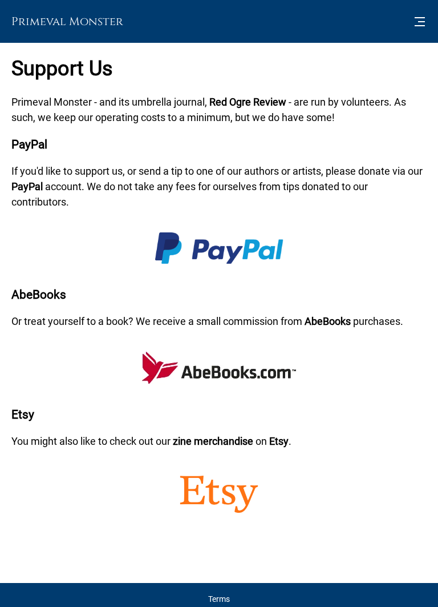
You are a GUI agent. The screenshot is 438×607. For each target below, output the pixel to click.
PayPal (27, 186)
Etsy (279, 441)
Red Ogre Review (247, 102)
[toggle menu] (420, 22)
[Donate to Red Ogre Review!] (219, 263)
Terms (219, 599)
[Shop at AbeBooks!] (219, 381)
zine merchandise (213, 441)
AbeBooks (328, 321)
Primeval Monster (67, 21)
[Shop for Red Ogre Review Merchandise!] (219, 513)
